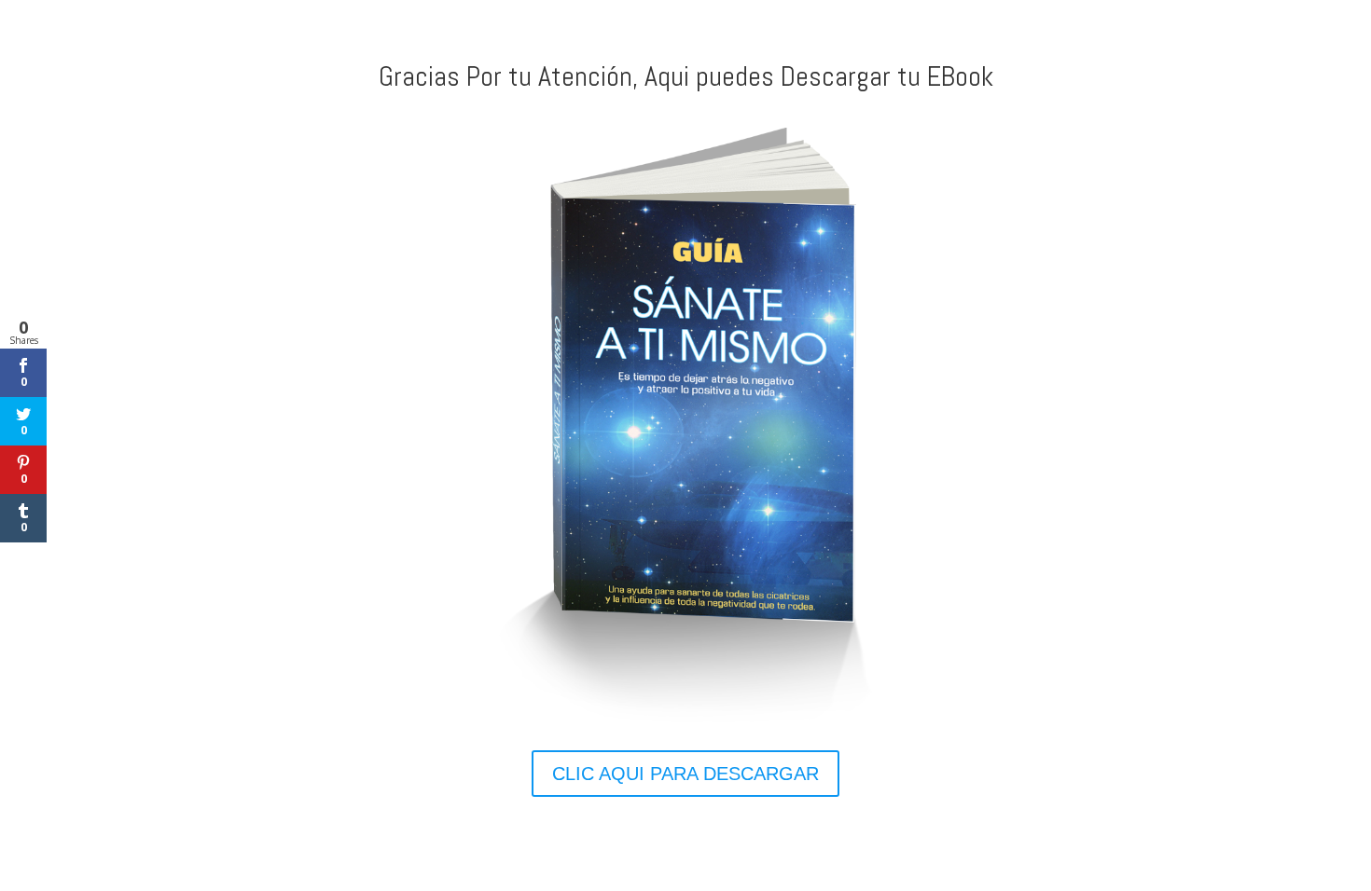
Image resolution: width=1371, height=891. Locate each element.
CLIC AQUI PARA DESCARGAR (685, 773)
